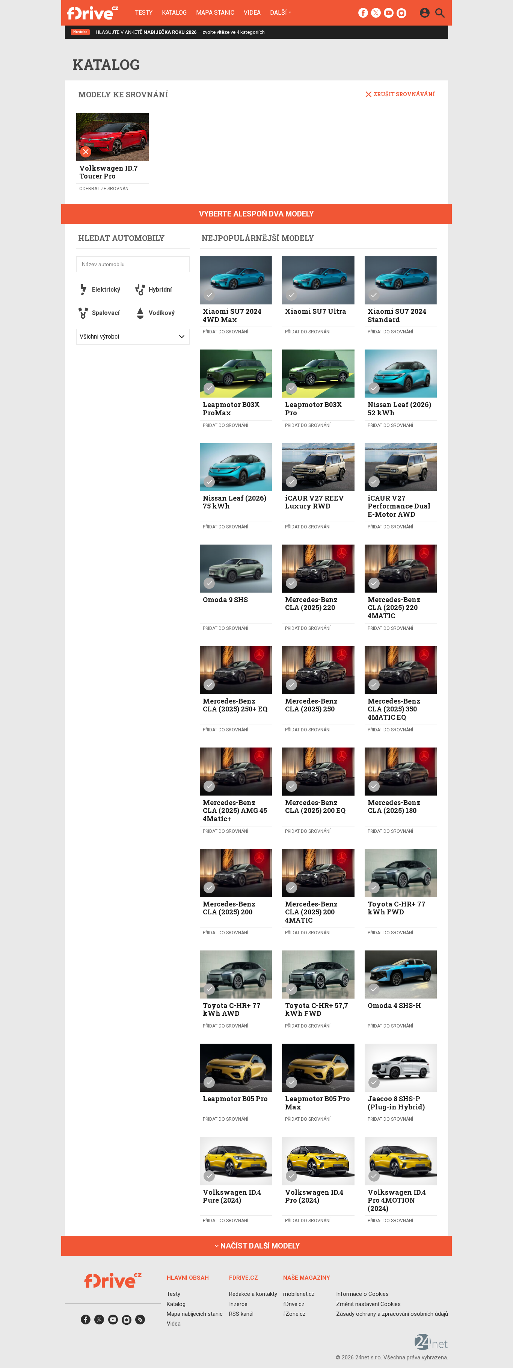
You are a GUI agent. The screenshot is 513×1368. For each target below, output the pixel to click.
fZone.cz (294, 1313)
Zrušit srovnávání (404, 94)
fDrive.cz (294, 1304)
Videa (252, 13)
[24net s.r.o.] (431, 1347)
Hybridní (160, 289)
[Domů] (92, 13)
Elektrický (106, 289)
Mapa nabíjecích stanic (195, 1313)
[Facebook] (363, 13)
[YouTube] (388, 13)
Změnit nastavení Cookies (368, 1304)
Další (278, 12)
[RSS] (140, 1322)
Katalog (174, 13)
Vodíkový (162, 312)
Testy (143, 13)
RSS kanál (241, 1313)
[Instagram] (401, 13)
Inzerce (238, 1304)
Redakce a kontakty (253, 1294)
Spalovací (105, 312)
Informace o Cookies (362, 1294)
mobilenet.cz (299, 1294)
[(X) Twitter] (376, 13)
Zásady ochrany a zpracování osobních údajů (392, 1313)
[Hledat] (440, 14)
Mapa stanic (215, 13)
